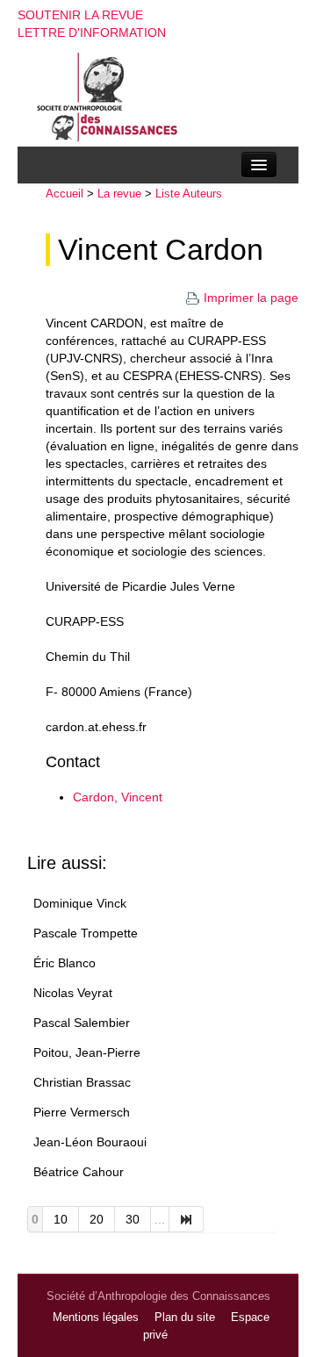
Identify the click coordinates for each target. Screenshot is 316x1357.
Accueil (64, 193)
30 (133, 1219)
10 (61, 1219)
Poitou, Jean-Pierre (86, 1052)
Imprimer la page (251, 298)
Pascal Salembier (81, 1023)
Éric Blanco (64, 963)
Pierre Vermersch (81, 1112)
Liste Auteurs (188, 193)
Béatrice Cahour (78, 1172)
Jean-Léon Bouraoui (90, 1142)
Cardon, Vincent (117, 797)
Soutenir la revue (80, 15)
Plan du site (184, 1317)
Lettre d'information (92, 32)
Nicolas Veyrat (72, 993)
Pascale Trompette (85, 933)
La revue (119, 193)
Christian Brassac (82, 1082)
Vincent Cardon (160, 249)
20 (97, 1219)
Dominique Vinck (79, 903)
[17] (186, 1219)
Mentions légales (96, 1317)
